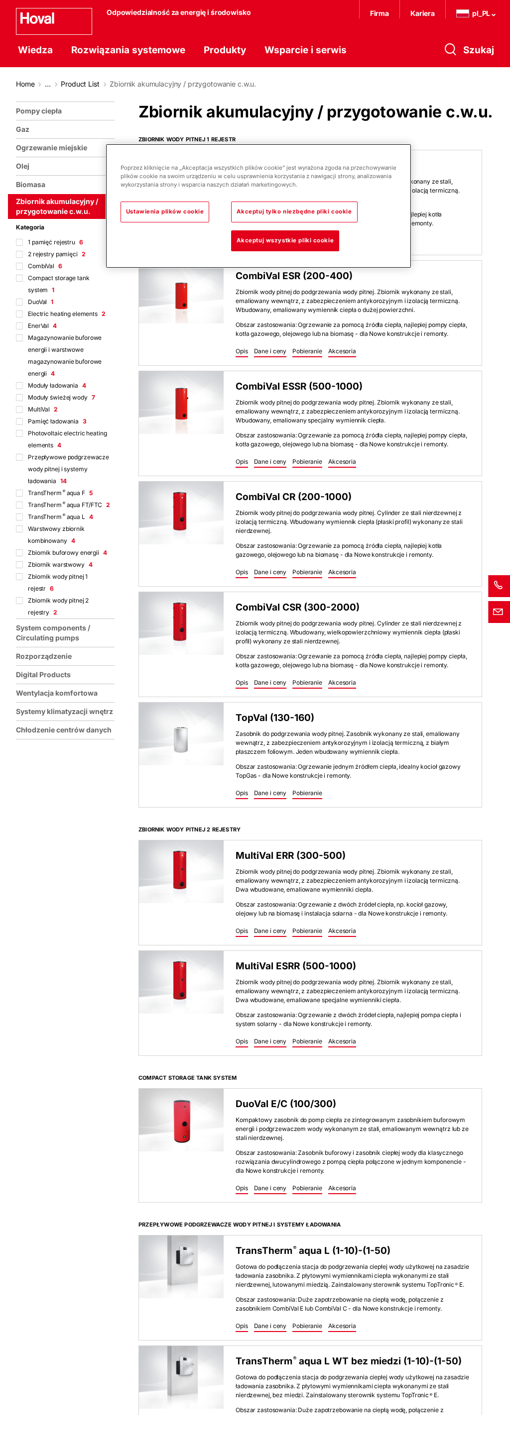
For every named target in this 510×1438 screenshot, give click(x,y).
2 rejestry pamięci (57, 254)
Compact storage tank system (59, 284)
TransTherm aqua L (60, 516)
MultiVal (43, 409)
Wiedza (35, 50)
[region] (67, 766)
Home (25, 84)
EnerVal (42, 325)
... (48, 84)
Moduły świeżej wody (61, 397)
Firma (379, 13)
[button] (242, 351)
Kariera (422, 13)
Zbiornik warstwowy (60, 564)
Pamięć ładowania (57, 421)
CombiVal (45, 266)
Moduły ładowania (57, 385)
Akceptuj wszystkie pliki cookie (285, 240)
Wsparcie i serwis (305, 50)
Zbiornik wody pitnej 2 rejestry (58, 606)
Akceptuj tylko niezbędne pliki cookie (294, 211)
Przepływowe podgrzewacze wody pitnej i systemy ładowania (68, 469)
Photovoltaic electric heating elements (67, 439)
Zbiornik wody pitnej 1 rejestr (58, 582)
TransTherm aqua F (60, 493)
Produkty (225, 50)
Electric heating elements (67, 313)
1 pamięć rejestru (55, 242)
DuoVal (40, 302)
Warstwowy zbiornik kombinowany (56, 534)
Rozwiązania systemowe (128, 50)
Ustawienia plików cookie (165, 211)
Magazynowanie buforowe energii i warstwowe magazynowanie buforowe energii (65, 355)
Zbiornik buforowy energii (67, 552)
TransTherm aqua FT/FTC (69, 505)
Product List (80, 84)
